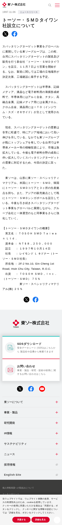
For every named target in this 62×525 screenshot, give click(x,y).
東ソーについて (13, 402)
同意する (21, 519)
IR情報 (8, 433)
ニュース (9, 454)
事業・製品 (11, 412)
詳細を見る (40, 519)
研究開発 (9, 422)
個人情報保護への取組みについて (18, 488)
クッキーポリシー (10, 494)
